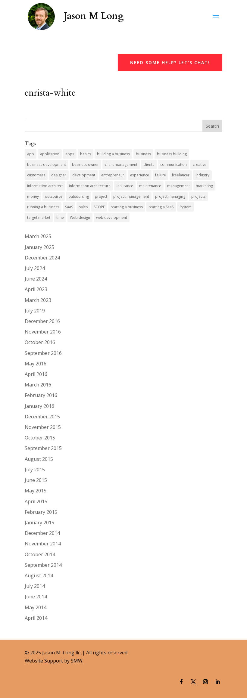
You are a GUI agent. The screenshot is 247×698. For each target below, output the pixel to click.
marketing (204, 185)
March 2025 (38, 236)
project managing (170, 196)
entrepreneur (112, 175)
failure (160, 175)
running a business (43, 206)
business (143, 154)
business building (172, 154)
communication (173, 164)
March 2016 (38, 384)
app (30, 154)
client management (121, 164)
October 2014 (40, 554)
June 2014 (36, 596)
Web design (80, 217)
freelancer (180, 175)
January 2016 (39, 406)
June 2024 (36, 278)
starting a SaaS (161, 206)
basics (85, 154)
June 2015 (36, 480)
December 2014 (42, 533)
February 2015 (41, 512)
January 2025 (39, 247)
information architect (45, 185)
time (60, 217)
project (101, 196)
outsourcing (78, 196)
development (83, 175)
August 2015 (39, 459)
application (49, 154)
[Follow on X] (193, 682)
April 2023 (36, 289)
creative (199, 164)
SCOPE (99, 206)
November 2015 (43, 427)
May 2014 (35, 607)
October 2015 (40, 437)
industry (202, 175)
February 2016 (41, 395)
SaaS (69, 206)
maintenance (150, 185)
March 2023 (38, 300)
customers (36, 175)
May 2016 (35, 363)
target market (38, 217)
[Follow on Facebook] (181, 682)
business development (46, 164)
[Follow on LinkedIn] (217, 682)
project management (131, 196)
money (33, 196)
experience (139, 175)
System (186, 206)
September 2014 (43, 565)
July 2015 (35, 469)
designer (58, 175)
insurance (125, 185)
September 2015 (43, 448)
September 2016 (43, 353)
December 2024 (42, 257)
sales (83, 206)
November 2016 (43, 331)
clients (148, 164)
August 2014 (39, 575)
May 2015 (35, 490)
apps (69, 154)
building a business (113, 154)
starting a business (127, 206)
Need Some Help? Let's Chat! (170, 62)
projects (198, 196)
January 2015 (39, 522)
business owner (85, 164)
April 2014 (36, 618)
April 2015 (36, 501)
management (178, 185)
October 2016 (40, 342)
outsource (53, 196)
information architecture (90, 185)
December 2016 (42, 321)
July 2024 (35, 268)
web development (111, 217)
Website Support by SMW (54, 660)
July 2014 (35, 586)
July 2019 (35, 310)
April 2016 (36, 374)
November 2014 (43, 543)
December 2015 (42, 416)
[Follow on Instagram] (205, 682)
